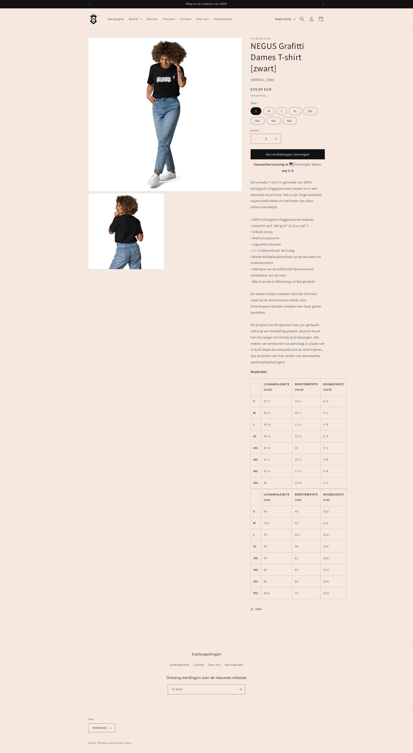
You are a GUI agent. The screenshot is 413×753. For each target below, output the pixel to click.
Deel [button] (259, 609)
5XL (289, 121)
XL (295, 111)
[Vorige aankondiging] (89, 4)
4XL (273, 121)
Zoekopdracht (180, 665)
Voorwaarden (234, 665)
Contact (198, 665)
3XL (257, 121)
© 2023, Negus (124, 743)
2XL (310, 111)
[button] (135, 18)
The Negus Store (106, 743)
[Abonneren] (240, 689)
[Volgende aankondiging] (323, 4)
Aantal (255, 130)
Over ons (214, 665)
